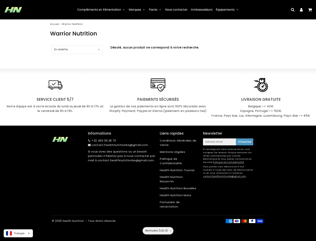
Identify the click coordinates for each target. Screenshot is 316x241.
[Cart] (310, 10)
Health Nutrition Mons (175, 195)
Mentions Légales (172, 152)
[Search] (293, 10)
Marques (135, 9)
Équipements (225, 9)
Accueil (54, 24)
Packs (153, 9)
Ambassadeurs (201, 9)
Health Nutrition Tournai (177, 170)
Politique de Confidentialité (171, 161)
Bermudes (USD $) (156, 230)
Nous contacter (176, 9)
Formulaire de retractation (170, 204)
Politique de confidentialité (228, 162)
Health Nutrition (73, 221)
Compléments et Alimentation (99, 9)
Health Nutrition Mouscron (171, 179)
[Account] (301, 10)
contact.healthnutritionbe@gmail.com (120, 145)
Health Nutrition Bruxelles (178, 188)
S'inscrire (244, 142)
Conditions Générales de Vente (178, 143)
